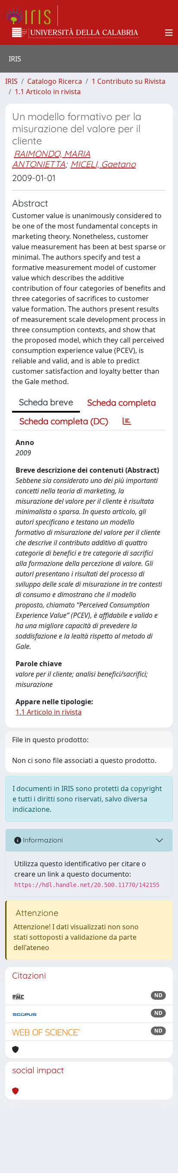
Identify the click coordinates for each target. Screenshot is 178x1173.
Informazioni (42, 840)
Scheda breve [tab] (46, 402)
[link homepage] (31, 15)
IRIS (11, 81)
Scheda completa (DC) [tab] (63, 421)
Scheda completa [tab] (121, 402)
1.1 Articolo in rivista (48, 91)
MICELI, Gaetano (103, 164)
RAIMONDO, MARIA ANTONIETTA (51, 158)
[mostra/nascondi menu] (169, 33)
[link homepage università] (75, 33)
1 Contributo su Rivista (128, 81)
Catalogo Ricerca (54, 81)
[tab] (127, 421)
